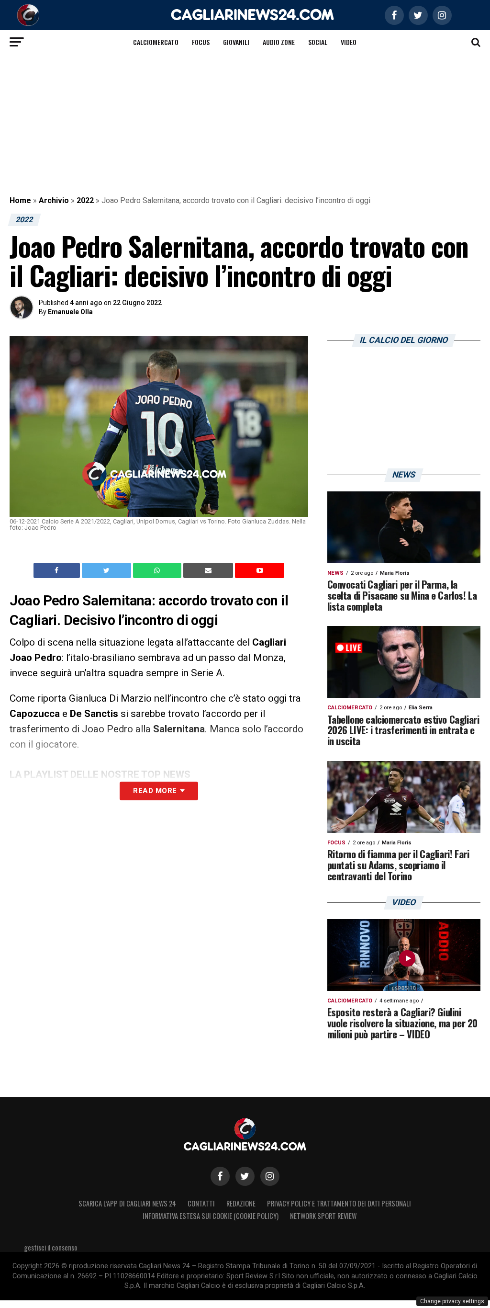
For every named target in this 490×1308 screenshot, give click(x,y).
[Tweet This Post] (107, 570)
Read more (155, 790)
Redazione (241, 1203)
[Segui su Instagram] (269, 1176)
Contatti (201, 1203)
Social (317, 42)
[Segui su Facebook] (220, 1176)
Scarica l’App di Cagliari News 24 (127, 1203)
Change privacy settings (452, 1301)
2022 (85, 200)
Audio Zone (279, 42)
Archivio (54, 200)
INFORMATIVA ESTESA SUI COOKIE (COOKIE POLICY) (210, 1216)
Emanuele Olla (70, 312)
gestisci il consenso (51, 1247)
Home (20, 200)
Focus (201, 42)
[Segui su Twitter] (245, 1176)
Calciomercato (155, 42)
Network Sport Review (323, 1216)
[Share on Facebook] (57, 570)
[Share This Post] (158, 570)
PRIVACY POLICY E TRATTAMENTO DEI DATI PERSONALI (339, 1203)
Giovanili (236, 42)
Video (348, 42)
